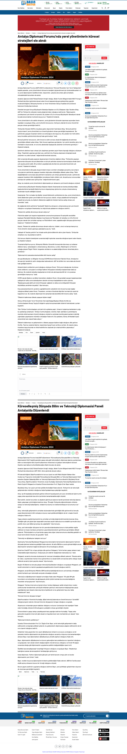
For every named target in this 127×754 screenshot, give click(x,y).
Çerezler (64, 752)
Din (64, 12)
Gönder (23, 394)
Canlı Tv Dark (35, 730)
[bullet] (41, 394)
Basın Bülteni (21, 33)
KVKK (68, 752)
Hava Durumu (52, 722)
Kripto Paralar (104, 722)
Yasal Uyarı (82, 752)
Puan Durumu (64, 722)
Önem (31, 332)
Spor (54, 8)
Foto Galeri (69, 8)
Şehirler (38, 332)
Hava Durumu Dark (23, 730)
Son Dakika (21, 8)
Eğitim (68, 12)
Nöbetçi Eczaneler (37, 734)
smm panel (35, 739)
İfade (33, 671)
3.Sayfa (47, 12)
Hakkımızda (45, 752)
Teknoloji (42, 671)
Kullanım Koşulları (74, 752)
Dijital (20, 671)
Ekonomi (47, 8)
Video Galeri (75, 732)
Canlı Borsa (49, 730)
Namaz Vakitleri (30, 722)
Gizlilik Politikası (57, 752)
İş (37, 671)
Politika (80, 12)
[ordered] (38, 394)
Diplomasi (26, 671)
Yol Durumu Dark (22, 732)
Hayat (74, 12)
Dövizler (62, 732)
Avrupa (53, 12)
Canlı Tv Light (21, 734)
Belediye (21, 332)
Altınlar (62, 730)
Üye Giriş (85, 730)
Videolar (78, 8)
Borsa (20, 722)
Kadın (60, 8)
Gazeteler (95, 8)
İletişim (50, 752)
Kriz (27, 332)
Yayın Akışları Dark (37, 732)
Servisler (30, 8)
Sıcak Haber (75, 739)
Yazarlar (86, 8)
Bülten (58, 12)
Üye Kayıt (85, 732)
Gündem (38, 8)
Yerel (43, 332)
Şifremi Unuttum (87, 734)
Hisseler (73, 722)
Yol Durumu (92, 722)
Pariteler (83, 722)
